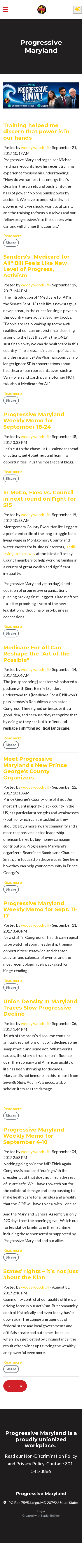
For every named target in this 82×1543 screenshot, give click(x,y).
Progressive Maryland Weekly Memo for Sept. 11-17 (40, 909)
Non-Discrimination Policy (50, 1456)
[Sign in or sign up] (77, 9)
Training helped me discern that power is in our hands (36, 131)
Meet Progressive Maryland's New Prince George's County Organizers (35, 768)
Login (41, 1511)
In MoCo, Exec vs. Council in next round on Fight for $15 (39, 498)
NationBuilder (50, 1515)
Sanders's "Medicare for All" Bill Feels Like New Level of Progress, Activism (36, 266)
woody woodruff (35, 147)
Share (11, 243)
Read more (12, 235)
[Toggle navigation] (5, 9)
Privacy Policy (30, 1463)
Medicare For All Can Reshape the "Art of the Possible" (36, 653)
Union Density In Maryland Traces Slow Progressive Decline (40, 1007)
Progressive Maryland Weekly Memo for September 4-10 (33, 1136)
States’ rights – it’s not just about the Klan (40, 1274)
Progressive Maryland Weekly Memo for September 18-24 (33, 420)
